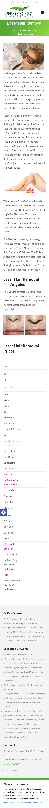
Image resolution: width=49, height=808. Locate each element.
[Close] (46, 781)
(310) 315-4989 (32, 2)
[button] (3, 512)
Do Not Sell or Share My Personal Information (22, 802)
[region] (24, 794)
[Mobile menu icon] (43, 12)
